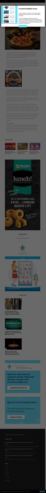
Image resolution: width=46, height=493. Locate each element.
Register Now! (23, 26)
